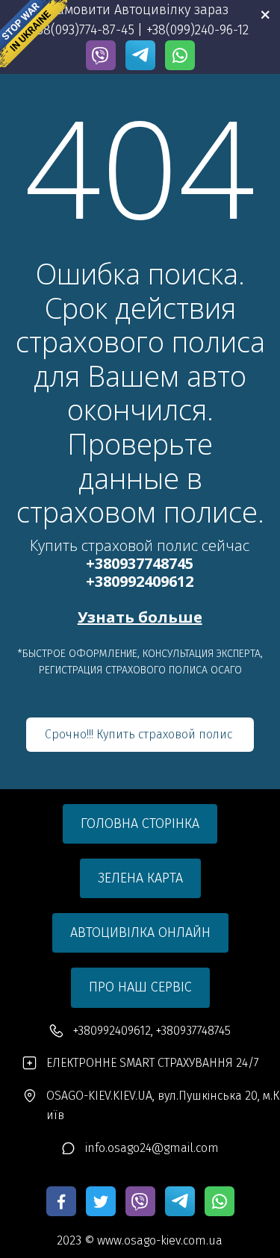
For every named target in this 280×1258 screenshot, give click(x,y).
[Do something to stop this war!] (33, 33)
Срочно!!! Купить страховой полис (140, 734)
